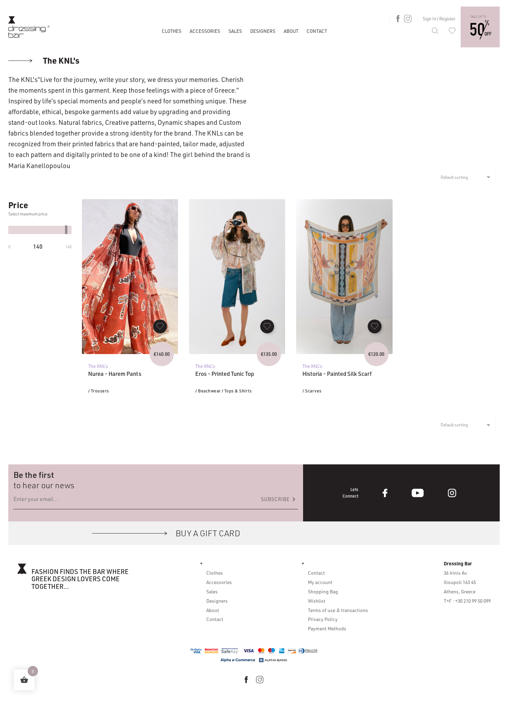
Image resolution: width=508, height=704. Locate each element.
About (291, 31)
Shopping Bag (323, 591)
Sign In (429, 18)
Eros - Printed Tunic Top (224, 373)
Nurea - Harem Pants (114, 373)
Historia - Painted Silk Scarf (337, 373)
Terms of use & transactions (338, 610)
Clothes (171, 31)
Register (447, 18)
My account (320, 582)
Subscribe (279, 499)
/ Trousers (98, 390)
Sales (235, 31)
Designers (262, 31)
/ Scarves (312, 390)
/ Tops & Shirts (237, 390)
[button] (160, 326)
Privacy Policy (323, 619)
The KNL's (60, 60)
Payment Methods (327, 628)
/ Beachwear (208, 390)
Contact (317, 31)
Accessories (205, 31)
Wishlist (317, 601)
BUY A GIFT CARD (208, 533)
